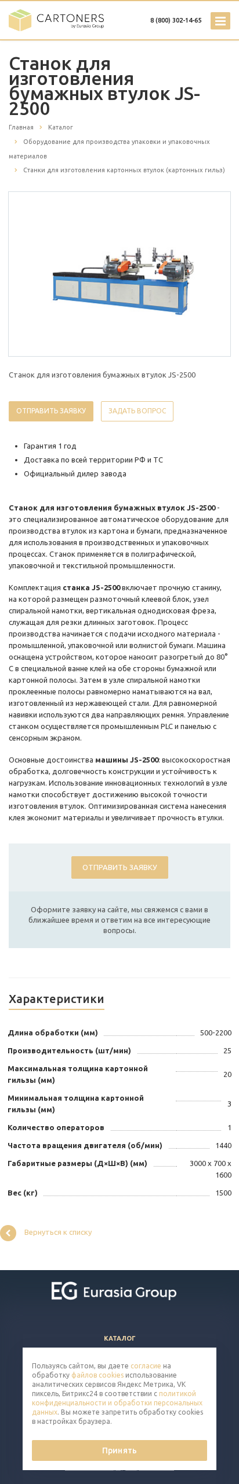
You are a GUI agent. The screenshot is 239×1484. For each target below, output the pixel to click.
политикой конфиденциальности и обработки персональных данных (117, 1403)
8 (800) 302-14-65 (175, 20)
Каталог (120, 1338)
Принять (119, 1450)
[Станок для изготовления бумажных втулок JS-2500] (119, 273)
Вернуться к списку (58, 1232)
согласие (146, 1366)
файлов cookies (97, 1375)
